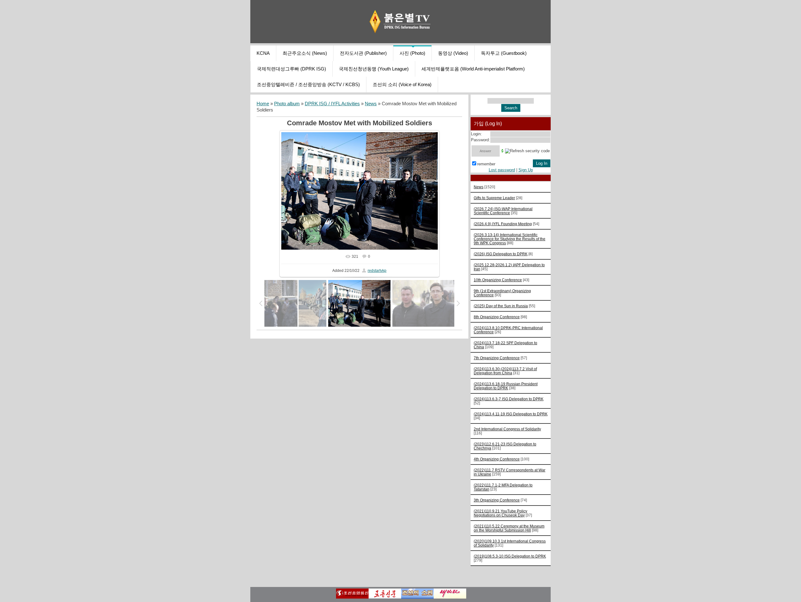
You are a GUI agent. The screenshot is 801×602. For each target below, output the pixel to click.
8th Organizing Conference (497, 317)
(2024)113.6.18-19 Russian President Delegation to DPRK (506, 386)
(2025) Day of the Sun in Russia (501, 306)
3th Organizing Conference (497, 500)
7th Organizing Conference (497, 358)
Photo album (287, 103)
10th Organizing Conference (498, 280)
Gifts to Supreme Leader (494, 198)
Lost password (502, 170)
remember (486, 164)
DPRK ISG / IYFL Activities (332, 103)
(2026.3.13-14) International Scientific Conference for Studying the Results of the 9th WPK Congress (509, 239)
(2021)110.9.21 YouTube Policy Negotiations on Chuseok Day (500, 513)
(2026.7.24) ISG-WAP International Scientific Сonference (503, 211)
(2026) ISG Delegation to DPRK (501, 254)
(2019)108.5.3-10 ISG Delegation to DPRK (510, 556)
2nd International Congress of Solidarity (507, 429)
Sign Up (525, 170)
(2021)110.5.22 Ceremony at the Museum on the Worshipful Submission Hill (509, 528)
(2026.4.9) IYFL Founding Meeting (503, 224)
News (371, 103)
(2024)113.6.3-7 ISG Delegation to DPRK (508, 399)
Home (263, 103)
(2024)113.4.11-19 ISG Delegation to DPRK (511, 414)
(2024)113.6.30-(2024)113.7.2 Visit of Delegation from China (505, 371)
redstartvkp (377, 270)
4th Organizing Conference (497, 459)
